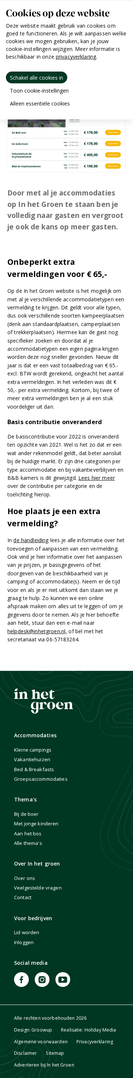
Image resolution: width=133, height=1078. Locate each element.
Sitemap (55, 1053)
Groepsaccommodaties (41, 779)
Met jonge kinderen (36, 823)
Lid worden (26, 932)
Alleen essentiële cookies (40, 103)
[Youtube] (62, 979)
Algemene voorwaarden (41, 1042)
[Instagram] (42, 979)
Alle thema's (28, 843)
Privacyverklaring (94, 1042)
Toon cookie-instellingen (39, 90)
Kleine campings (32, 749)
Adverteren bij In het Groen (44, 1065)
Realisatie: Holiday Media (88, 1030)
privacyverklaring (76, 56)
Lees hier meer (96, 477)
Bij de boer (26, 814)
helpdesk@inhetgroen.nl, (37, 631)
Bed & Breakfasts (34, 769)
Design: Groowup (33, 1030)
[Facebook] (21, 979)
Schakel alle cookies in (36, 77)
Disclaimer (25, 1053)
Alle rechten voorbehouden (50, 1018)
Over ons (24, 878)
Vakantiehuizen (32, 759)
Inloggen (24, 942)
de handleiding (30, 540)
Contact (22, 897)
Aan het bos (28, 833)
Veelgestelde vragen (38, 887)
